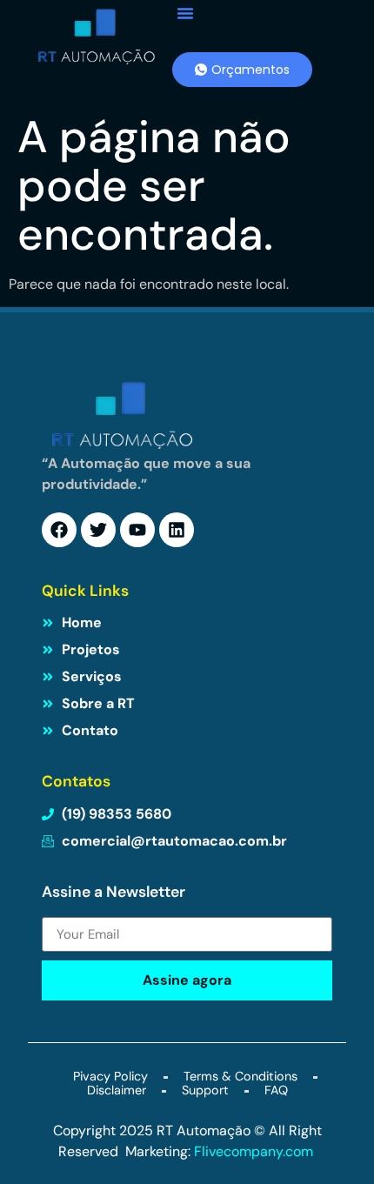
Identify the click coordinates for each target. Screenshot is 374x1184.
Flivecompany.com (255, 1151)
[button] (185, 13)
